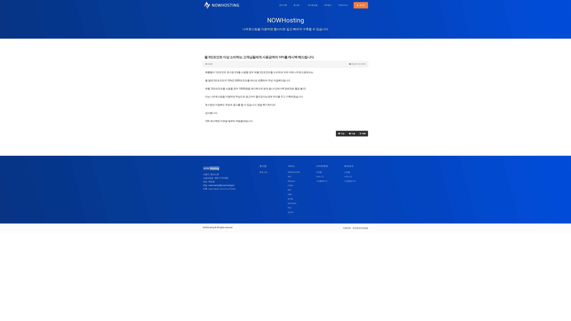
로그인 (362, 5)
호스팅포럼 (313, 5)
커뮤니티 (320, 177)
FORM (290, 185)
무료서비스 (343, 5)
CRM (290, 194)
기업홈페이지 (322, 181)
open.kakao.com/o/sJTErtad (222, 189)
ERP (289, 190)
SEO (289, 177)
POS (289, 208)
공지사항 (283, 5)
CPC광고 (328, 5)
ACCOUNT (292, 203)
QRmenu (291, 181)
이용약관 (347, 228)
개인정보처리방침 (360, 228)
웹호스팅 (263, 172)
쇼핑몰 (319, 172)
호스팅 (296, 5)
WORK (290, 199)
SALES (291, 212)
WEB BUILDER (294, 172)
